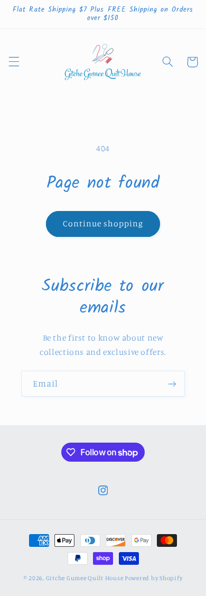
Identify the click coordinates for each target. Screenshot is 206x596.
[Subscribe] (172, 384)
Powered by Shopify (153, 578)
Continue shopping (103, 223)
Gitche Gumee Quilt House (85, 578)
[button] (14, 62)
